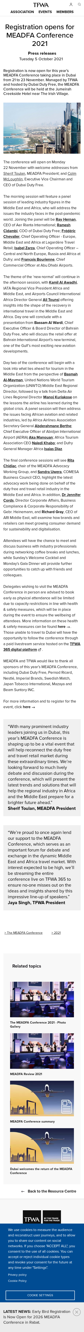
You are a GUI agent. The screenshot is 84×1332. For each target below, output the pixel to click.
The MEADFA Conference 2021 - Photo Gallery (38, 1025)
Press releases (42, 53)
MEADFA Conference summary (32, 1122)
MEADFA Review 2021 (26, 1074)
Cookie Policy (17, 1281)
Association (22, 12)
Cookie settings (40, 1295)
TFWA (41, 5)
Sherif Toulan (14, 173)
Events (45, 12)
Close (77, 1312)
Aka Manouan (41, 437)
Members (65, 12)
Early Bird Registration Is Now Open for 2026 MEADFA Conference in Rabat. (36, 1317)
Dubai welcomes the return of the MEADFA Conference (41, 1171)
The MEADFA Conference (25, 933)
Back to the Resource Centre (52, 1191)
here (61, 626)
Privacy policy (17, 1275)
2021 (57, 933)
